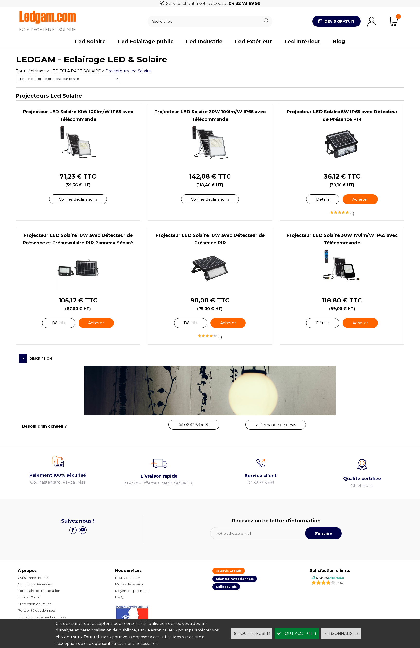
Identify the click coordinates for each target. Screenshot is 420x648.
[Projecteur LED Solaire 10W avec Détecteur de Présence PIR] (210, 288)
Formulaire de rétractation (39, 591)
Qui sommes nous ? (33, 577)
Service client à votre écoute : (213, 3)
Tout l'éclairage (31, 71)
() (340, 583)
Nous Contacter (127, 577)
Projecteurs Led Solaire (128, 71)
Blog (338, 41)
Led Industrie (204, 41)
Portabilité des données (36, 610)
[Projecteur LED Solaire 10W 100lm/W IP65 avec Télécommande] (78, 164)
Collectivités (226, 586)
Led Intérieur (302, 41)
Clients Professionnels (235, 579)
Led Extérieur (253, 41)
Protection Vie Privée (35, 604)
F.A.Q (119, 597)
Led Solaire (90, 41)
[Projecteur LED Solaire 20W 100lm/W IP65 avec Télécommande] (210, 164)
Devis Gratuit (230, 571)
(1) (352, 213)
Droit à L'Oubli (29, 597)
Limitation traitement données (42, 617)
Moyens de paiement (132, 591)
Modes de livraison (129, 584)
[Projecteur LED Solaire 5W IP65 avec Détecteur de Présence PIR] (342, 164)
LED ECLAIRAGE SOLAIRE (76, 71)
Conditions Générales (35, 584)
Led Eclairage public (146, 41)
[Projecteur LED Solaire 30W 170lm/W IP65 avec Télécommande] (342, 288)
